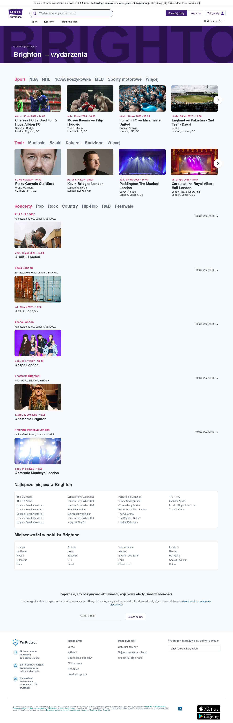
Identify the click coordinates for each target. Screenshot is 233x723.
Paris (121, 559)
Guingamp (174, 555)
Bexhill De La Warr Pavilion (132, 509)
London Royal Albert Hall (30, 505)
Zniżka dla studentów (80, 657)
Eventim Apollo (177, 501)
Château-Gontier (178, 559)
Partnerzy (73, 668)
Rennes (173, 551)
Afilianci (72, 652)
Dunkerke (22, 559)
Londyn (21, 547)
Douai (71, 564)
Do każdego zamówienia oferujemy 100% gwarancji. (120, 3)
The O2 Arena (24, 496)
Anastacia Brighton (27, 376)
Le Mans (174, 547)
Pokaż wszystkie (204, 216)
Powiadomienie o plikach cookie (62, 708)
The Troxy (174, 496)
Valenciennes (125, 547)
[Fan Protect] (25, 642)
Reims (172, 564)
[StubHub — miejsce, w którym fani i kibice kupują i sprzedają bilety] (15, 13)
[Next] (218, 100)
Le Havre (22, 551)
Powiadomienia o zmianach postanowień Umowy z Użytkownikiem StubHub (78, 709)
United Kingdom (21, 46)
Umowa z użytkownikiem (154, 706)
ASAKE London (24, 214)
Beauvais (72, 555)
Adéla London (23, 268)
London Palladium (128, 522)
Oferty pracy (75, 663)
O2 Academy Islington (79, 513)
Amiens (72, 547)
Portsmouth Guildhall (129, 496)
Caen (20, 564)
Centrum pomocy (128, 646)
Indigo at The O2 (77, 522)
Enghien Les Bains (128, 555)
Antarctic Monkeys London (32, 430)
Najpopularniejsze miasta (132, 652)
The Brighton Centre (129, 518)
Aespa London (24, 322)
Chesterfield (124, 564)
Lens (70, 551)
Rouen (20, 555)
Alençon (122, 551)
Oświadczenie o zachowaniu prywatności (30, 708)
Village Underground (129, 501)
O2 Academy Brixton (129, 505)
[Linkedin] (180, 713)
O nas (71, 646)
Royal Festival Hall (78, 509)
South (34, 46)
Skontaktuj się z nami (130, 657)
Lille (70, 559)
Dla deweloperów (77, 674)
